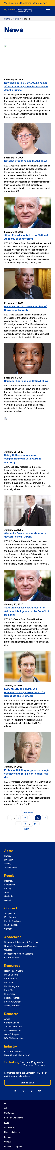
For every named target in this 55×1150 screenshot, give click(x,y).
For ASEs (8, 990)
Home (7, 18)
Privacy (7, 1137)
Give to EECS (27, 1082)
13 (45, 817)
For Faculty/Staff (12, 1001)
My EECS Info (11, 974)
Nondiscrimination (12, 1132)
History (7, 856)
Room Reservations (13, 970)
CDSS (6, 1122)
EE (5, 1103)
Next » (28, 828)
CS (5, 1108)
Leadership (9, 884)
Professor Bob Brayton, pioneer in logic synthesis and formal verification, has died (26, 774)
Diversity (8, 859)
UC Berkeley (9, 1113)
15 (25, 823)
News (16, 18)
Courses (8, 950)
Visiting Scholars (12, 1005)
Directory (8, 880)
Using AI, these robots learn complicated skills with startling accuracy (23, 459)
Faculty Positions (12, 921)
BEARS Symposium (13, 1038)
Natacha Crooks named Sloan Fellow (25, 161)
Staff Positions (11, 925)
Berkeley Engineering (13, 1118)
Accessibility (9, 1127)
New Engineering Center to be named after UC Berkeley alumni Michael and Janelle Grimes (26, 86)
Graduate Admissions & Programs (20, 946)
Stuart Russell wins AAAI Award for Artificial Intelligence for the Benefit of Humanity (26, 611)
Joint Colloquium (12, 1034)
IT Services (9, 994)
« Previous (28, 812)
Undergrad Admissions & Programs (21, 942)
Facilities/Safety (12, 997)
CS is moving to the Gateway (33, 3)
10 (24, 817)
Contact (8, 928)
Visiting (7, 863)
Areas (7, 1019)
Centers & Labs (11, 1022)
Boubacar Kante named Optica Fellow (26, 381)
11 (31, 817)
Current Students (12, 957)
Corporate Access (13, 1051)
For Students (10, 978)
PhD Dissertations (13, 1030)
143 (36, 823)
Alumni (7, 900)
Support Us (9, 913)
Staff (6, 892)
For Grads (9, 982)
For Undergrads (11, 986)
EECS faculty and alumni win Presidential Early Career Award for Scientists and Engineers (24, 692)
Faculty (7, 888)
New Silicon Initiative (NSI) (17, 1055)
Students (8, 896)
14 (18, 823)
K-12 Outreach (11, 917)
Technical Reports (13, 1026)
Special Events (11, 867)
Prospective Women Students (18, 953)
